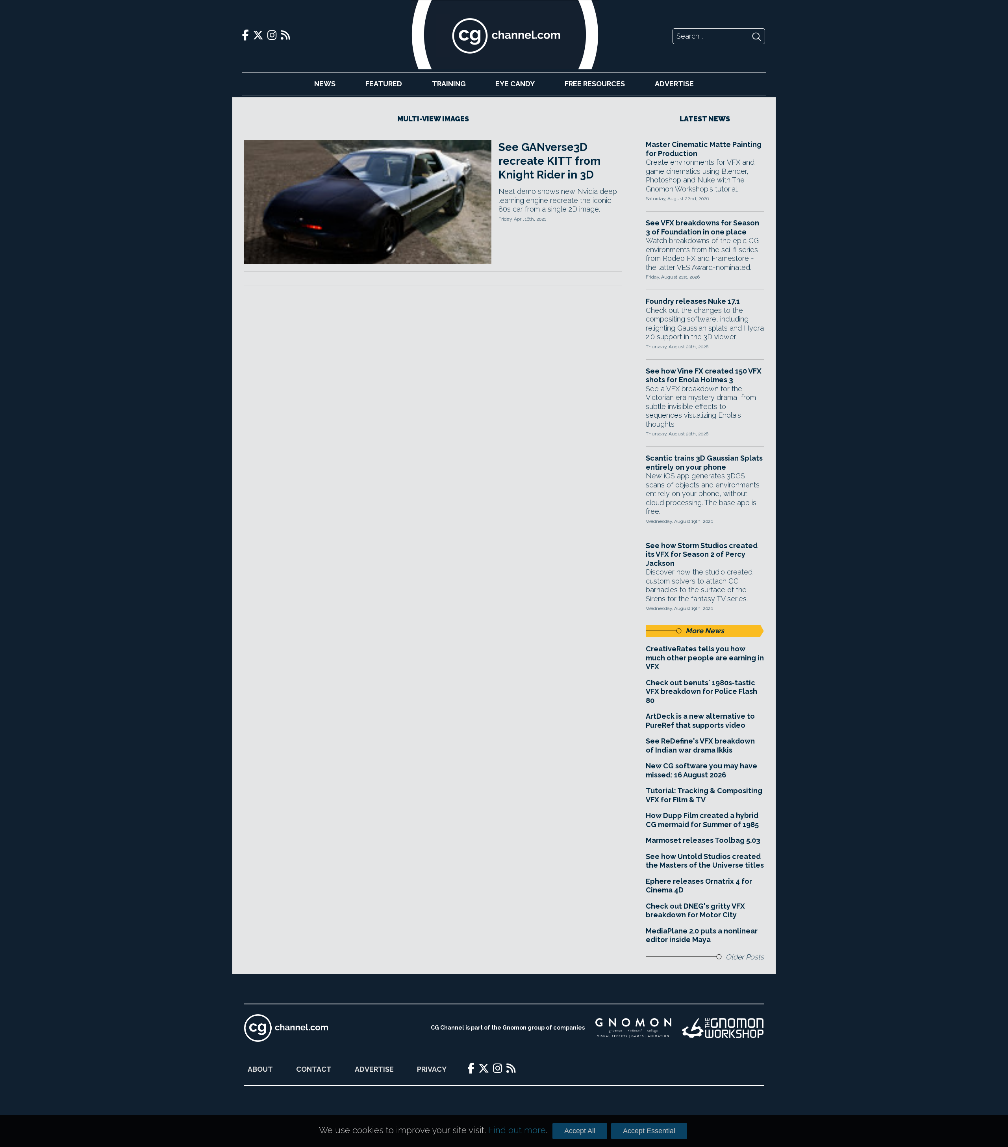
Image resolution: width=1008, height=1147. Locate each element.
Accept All (579, 1131)
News (324, 84)
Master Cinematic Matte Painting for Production (704, 149)
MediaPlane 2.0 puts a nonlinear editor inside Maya (702, 935)
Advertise (674, 84)
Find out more (517, 1130)
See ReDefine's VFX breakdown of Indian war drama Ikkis (700, 745)
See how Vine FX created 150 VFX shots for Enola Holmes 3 (704, 375)
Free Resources (595, 84)
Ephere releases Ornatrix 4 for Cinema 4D (699, 885)
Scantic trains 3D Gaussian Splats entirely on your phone (704, 462)
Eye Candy (515, 84)
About (260, 1069)
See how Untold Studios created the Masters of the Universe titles (705, 861)
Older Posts (745, 957)
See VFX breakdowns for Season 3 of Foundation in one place (702, 227)
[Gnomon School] (633, 1028)
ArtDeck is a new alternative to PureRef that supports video (700, 720)
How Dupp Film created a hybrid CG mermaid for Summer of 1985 (702, 820)
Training (449, 84)
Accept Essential (649, 1131)
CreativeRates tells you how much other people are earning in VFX (705, 658)
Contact (314, 1069)
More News (705, 630)
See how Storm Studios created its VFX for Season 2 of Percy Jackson (702, 554)
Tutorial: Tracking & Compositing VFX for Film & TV (704, 795)
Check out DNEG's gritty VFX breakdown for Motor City (695, 910)
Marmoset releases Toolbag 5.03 (703, 840)
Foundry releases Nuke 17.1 (693, 301)
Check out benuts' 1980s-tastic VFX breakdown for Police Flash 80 (701, 692)
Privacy (432, 1069)
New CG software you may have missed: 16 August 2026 (701, 770)
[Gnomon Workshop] (723, 1028)
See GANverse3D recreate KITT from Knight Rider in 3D (549, 161)
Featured (383, 84)
